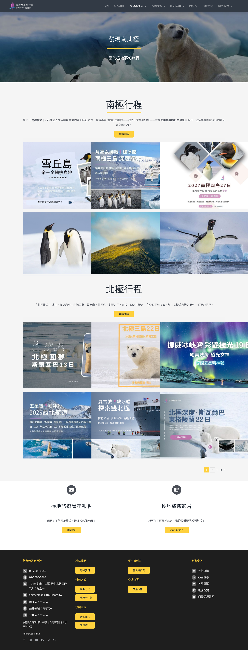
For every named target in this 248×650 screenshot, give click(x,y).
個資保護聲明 (206, 597)
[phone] (54, 640)
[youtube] (36, 640)
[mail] (48, 640)
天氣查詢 (203, 571)
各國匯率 (203, 577)
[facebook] (24, 640)
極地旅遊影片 (176, 506)
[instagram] (30, 640)
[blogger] (42, 640)
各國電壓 (203, 584)
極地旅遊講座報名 (71, 506)
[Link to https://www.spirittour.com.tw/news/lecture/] (71, 490)
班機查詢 (203, 590)
